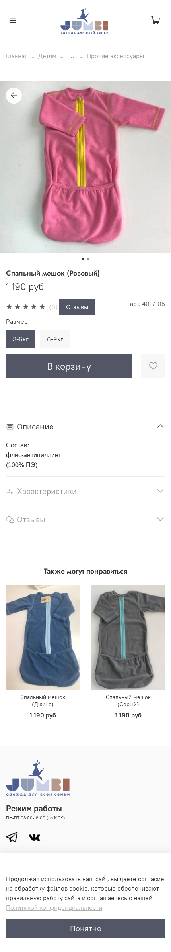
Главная (17, 56)
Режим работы (34, 808)
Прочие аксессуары (115, 56)
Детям (47, 56)
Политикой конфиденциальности (54, 907)
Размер (17, 321)
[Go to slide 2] (88, 259)
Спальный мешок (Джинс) (42, 701)
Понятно (85, 928)
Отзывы (77, 307)
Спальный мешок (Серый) (128, 701)
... (71, 55)
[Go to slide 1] (83, 259)
